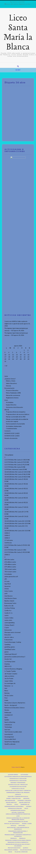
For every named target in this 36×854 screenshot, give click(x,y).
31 (5, 361)
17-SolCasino (8, 540)
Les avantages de (9, 683)
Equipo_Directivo (24, 802)
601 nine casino (9, 559)
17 (5, 357)
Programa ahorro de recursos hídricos (17, 414)
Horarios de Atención (15, 808)
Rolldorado (7, 712)
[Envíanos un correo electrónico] (17, 64)
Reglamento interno (12, 398)
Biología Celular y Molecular (18, 784)
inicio (26, 808)
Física (16, 804)
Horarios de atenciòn (11, 438)
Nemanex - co (8, 686)
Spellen (6, 720)
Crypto (6, 627)
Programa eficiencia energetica (15, 412)
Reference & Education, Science (14, 707)
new (5, 688)
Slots (6, 717)
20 (17, 357)
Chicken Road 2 (9, 625)
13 (17, 355)
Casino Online (8, 618)
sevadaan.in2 (8, 715)
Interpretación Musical (18, 810)
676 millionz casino (10, 562)
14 (21, 355)
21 (21, 357)
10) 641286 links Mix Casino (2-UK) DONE (17, 472)
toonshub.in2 (8, 734)
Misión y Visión (10, 381)
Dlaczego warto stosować (12, 632)
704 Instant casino (10, 569)
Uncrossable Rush (10, 739)
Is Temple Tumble (10, 671)
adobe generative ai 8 (11, 576)
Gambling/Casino (9, 649)
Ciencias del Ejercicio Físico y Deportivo (18, 790)
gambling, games (9, 647)
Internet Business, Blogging (13, 669)
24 (5, 359)
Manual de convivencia (13, 395)
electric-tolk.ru (9, 637)
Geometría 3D (25, 804)
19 (13, 357)
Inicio (6, 376)
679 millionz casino (10, 567)
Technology (8, 727)
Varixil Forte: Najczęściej (11, 741)
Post (6, 698)
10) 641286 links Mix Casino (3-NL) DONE (17, 474)
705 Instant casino (10, 571)
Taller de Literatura (21, 851)
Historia (8, 386)
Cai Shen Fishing (9, 608)
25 (9, 359)
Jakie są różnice (9, 676)
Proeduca (13, 838)
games (6, 652)
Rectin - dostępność (10, 705)
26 (13, 359)
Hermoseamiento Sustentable (15, 424)
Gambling (7, 644)
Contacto (7, 431)
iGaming (7, 664)
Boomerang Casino (10, 603)
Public (6, 700)
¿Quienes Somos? (10, 379)
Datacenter (8, 630)
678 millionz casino (10, 564)
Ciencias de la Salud (18, 788)
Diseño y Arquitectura (13, 798)
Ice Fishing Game (9, 661)
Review (6, 710)
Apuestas (7, 586)
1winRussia (8, 542)
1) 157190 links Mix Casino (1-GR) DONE (17, 460)
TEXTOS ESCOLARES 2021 (13, 732)
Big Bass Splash (9, 601)
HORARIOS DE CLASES (12, 433)
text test (7, 729)
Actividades (9, 402)
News (6, 690)
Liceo (6, 400)
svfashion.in (8, 724)
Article (6, 588)
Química (25, 847)
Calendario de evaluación (18, 786)
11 (9, 355)
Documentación (9, 388)
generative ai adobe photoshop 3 (14, 656)
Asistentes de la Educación (14, 407)
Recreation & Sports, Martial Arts (14, 703)
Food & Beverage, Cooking (12, 642)
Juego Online (8, 681)
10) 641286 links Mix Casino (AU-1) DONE (17, 521)
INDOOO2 (7, 666)
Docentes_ (26, 798)
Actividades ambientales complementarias (18, 776)
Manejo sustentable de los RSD (16, 417)
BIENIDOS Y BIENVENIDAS (18, 782)
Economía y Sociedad (24, 800)
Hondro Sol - (8, 659)
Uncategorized (9, 737)
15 (24, 355)
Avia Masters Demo (10, 598)
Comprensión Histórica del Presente (18, 792)
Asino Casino (8, 591)
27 (17, 359)
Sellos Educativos (11, 383)
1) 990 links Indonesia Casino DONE (15, 469)
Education (7, 635)
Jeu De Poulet (8, 678)
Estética (9, 804)
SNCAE (6, 409)
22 (24, 357)
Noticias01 (22, 825)
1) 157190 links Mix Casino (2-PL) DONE (16, 464)
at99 (5, 593)
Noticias (7, 693)
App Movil (7, 584)
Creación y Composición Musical (18, 796)
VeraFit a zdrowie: (10, 744)
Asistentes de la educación (18, 778)
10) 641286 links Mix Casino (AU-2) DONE (17, 523)
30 (28, 359)
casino (6, 615)
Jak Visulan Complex (10, 673)
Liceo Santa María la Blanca (18, 32)
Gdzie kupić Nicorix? (10, 654)
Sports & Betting (9, 722)
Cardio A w (7, 610)
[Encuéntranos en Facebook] (19, 64)
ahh (5, 579)
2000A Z (7, 554)
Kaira (22, 767)
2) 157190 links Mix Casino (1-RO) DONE (17, 552)
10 (5, 355)
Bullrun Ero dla (8, 606)
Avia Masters (8, 596)
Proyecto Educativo (12, 390)
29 (24, 359)
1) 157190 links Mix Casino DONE (14, 467)
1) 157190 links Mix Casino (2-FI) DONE (16, 462)
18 (9, 357)
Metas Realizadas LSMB (13, 393)
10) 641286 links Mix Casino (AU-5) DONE (17, 530)
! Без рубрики (8, 455)
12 (13, 355)
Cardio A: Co (8, 613)
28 (21, 359)
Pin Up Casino (8, 695)
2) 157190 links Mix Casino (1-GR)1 (15, 550)
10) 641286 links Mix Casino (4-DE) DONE (17, 477)
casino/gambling (9, 622)
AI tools (7, 581)
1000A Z (7, 533)
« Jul (5, 365)
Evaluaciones (8, 639)
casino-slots (8, 620)
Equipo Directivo (11, 405)
